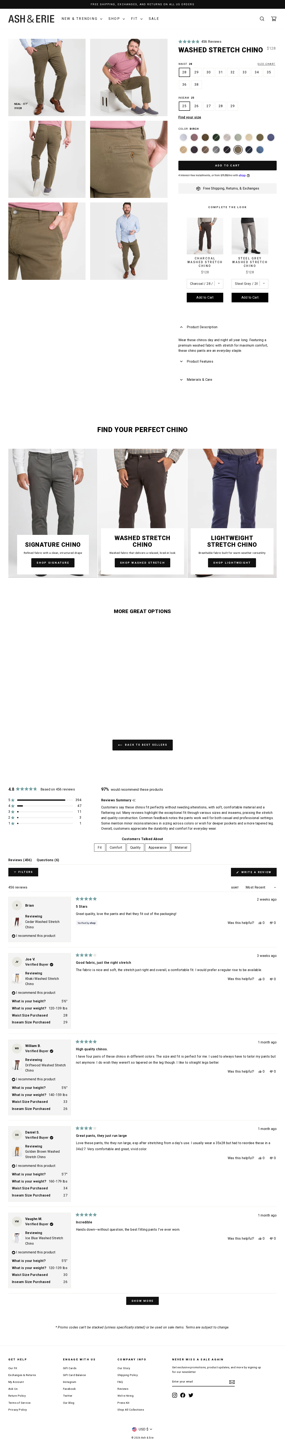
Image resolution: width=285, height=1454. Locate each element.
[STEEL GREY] (216, 152)
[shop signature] (52, 513)
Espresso (205, 137)
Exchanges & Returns (22, 1375)
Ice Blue (183, 137)
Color (188, 128)
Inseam (186, 97)
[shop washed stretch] (142, 513)
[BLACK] (227, 152)
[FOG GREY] (227, 139)
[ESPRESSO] (205, 139)
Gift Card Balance (74, 1375)
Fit (135, 19)
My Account (16, 1382)
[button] (199, 41)
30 (209, 72)
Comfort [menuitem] (116, 848)
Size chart (266, 64)
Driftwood (205, 150)
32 (233, 72)
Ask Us (13, 1388)
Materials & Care (199, 380)
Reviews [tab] (20, 861)
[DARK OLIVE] (260, 139)
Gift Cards (70, 1368)
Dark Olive (260, 137)
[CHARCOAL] (194, 152)
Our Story (123, 1368)
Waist (226, 63)
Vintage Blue (271, 137)
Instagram (69, 1382)
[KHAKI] (183, 152)
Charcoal (194, 150)
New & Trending (80, 19)
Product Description (202, 327)
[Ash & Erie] (31, 19)
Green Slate (238, 137)
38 (196, 85)
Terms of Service (19, 1402)
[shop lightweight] (232, 513)
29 (196, 72)
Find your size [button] (189, 117)
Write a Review (258, 873)
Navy (249, 150)
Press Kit (123, 1402)
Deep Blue (260, 150)
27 (209, 106)
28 (184, 72)
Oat (249, 137)
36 (184, 85)
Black (227, 150)
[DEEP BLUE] (260, 152)
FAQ (120, 1382)
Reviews (122, 1388)
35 (269, 72)
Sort (235, 887)
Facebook (69, 1388)
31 (221, 72)
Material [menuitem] (181, 848)
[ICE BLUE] (183, 139)
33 (245, 72)
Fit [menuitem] (100, 848)
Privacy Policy (17, 1409)
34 (257, 72)
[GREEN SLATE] (238, 139)
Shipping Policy (127, 1375)
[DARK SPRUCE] (216, 139)
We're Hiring (125, 1395)
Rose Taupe (194, 137)
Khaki (183, 150)
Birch (238, 150)
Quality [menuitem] (135, 848)
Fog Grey (227, 137)
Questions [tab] (48, 861)
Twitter (68, 1395)
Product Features (200, 361)
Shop (115, 19)
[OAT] (249, 139)
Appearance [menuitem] (158, 848)
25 (184, 106)
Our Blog (68, 1402)
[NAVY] (249, 152)
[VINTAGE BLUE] (271, 139)
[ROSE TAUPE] (194, 139)
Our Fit (12, 1368)
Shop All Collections (130, 1409)
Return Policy (17, 1395)
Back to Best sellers (145, 745)
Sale (154, 19)
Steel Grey (216, 150)
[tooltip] (133, 800)
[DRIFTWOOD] (205, 152)
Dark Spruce (216, 137)
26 (196, 106)
